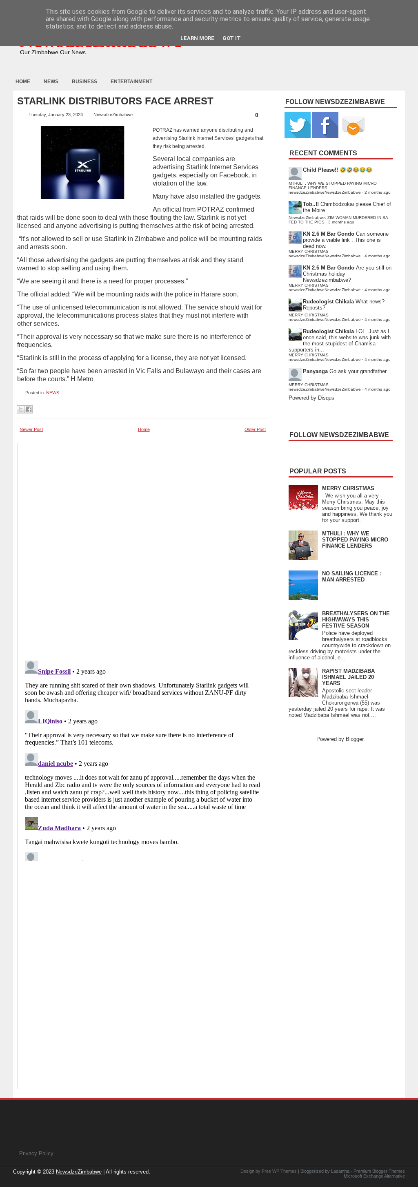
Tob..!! (311, 204)
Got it (231, 38)
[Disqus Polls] (143, 549)
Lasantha (340, 1171)
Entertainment (131, 81)
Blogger (354, 739)
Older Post (255, 429)
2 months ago (378, 192)
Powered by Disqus (311, 398)
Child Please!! (320, 170)
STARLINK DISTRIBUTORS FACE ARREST (115, 101)
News (51, 81)
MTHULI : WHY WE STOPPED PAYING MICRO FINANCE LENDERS (355, 540)
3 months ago (341, 222)
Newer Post (31, 429)
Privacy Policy (36, 1153)
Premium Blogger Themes (379, 1171)
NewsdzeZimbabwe (79, 1172)
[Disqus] (143, 759)
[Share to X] (21, 409)
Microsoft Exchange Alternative (374, 1176)
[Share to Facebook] (28, 409)
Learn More (197, 38)
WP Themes (284, 1171)
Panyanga (315, 371)
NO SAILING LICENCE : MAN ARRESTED (351, 576)
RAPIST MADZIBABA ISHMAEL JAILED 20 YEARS (348, 677)
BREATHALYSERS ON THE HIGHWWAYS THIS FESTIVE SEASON (356, 619)
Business (84, 81)
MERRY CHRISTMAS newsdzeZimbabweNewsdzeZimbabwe (325, 253)
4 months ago (378, 256)
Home (23, 81)
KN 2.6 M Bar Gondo (328, 234)
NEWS (52, 392)
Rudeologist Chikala (328, 301)
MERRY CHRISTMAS (348, 488)
